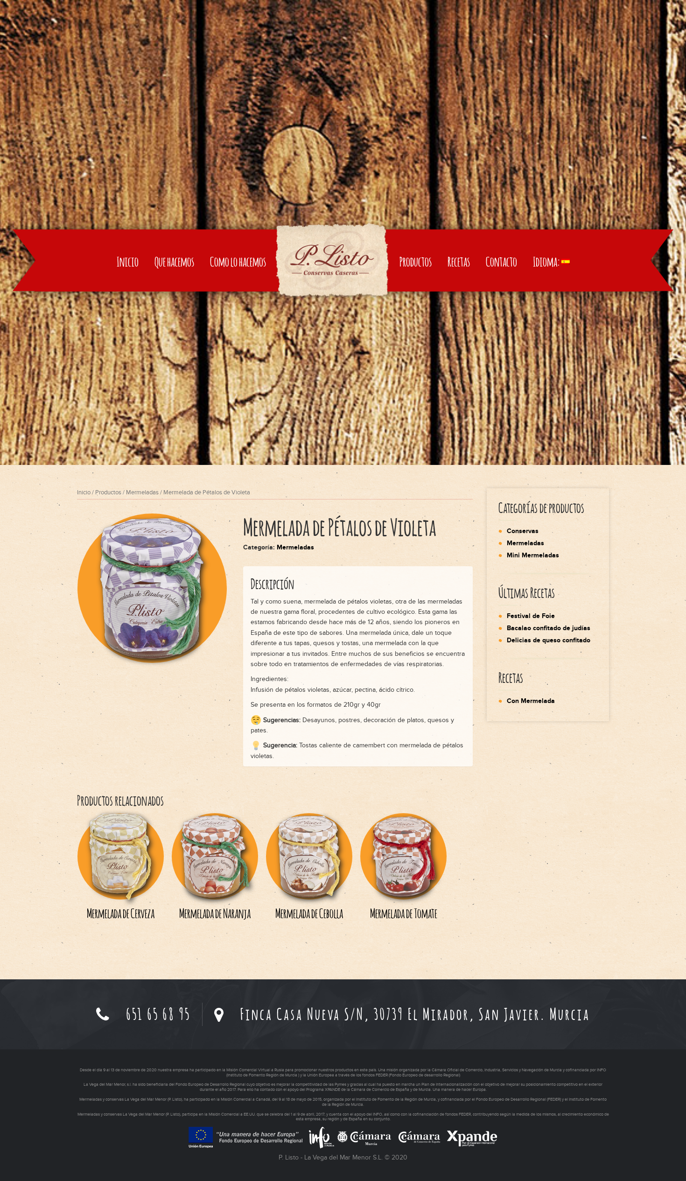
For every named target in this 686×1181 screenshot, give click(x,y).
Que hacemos (174, 261)
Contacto (501, 261)
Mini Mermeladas (533, 555)
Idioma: (547, 261)
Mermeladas (142, 492)
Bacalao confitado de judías (548, 628)
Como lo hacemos (238, 261)
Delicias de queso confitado (548, 640)
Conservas (523, 531)
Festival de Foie (531, 616)
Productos (415, 261)
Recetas (459, 261)
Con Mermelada (531, 701)
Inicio (128, 261)
